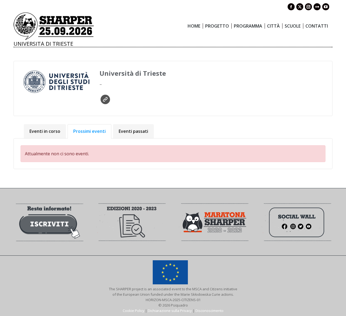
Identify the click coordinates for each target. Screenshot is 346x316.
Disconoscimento (209, 310)
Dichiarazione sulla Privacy (170, 310)
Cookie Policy (133, 310)
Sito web (105, 99)
